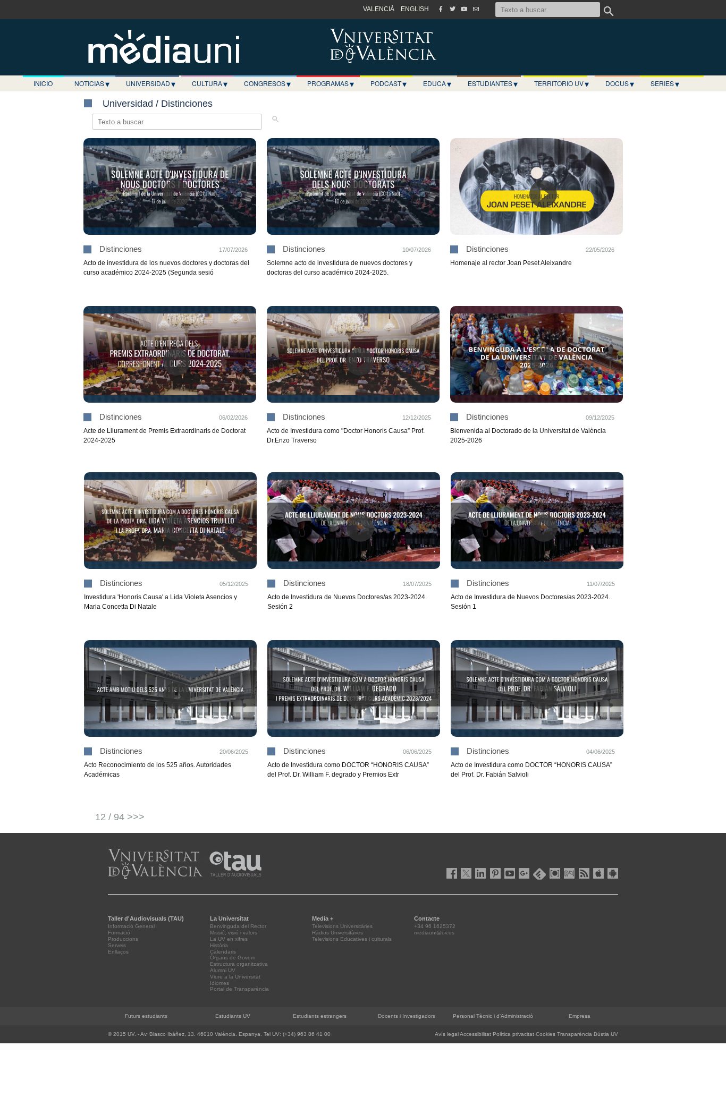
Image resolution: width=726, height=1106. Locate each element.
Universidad (150, 83)
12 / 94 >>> (120, 817)
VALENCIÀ (378, 9)
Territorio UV (561, 83)
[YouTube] (464, 9)
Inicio (43, 83)
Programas (330, 83)
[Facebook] (440, 9)
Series (665, 83)
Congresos (267, 83)
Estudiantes (493, 83)
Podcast (388, 83)
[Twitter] (452, 9)
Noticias (91, 83)
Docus (619, 83)
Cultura (209, 83)
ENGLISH (415, 9)
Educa (437, 83)
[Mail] (475, 9)
